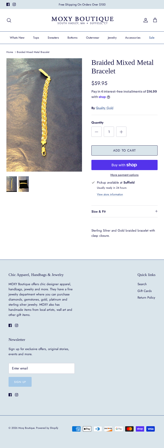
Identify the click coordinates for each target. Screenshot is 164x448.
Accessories (133, 37)
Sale (151, 37)
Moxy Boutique (26, 428)
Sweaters (53, 37)
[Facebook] (8, 4)
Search (142, 284)
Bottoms (72, 37)
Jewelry (112, 37)
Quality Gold (104, 108)
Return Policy (146, 297)
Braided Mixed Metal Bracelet (33, 52)
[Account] (144, 20)
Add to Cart (124, 150)
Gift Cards (145, 291)
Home (9, 52)
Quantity (97, 122)
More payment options (124, 175)
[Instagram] (14, 4)
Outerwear (92, 37)
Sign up (20, 382)
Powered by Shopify (47, 428)
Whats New (17, 37)
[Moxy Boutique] (82, 20)
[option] (44, 115)
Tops (36, 37)
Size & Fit (98, 211)
